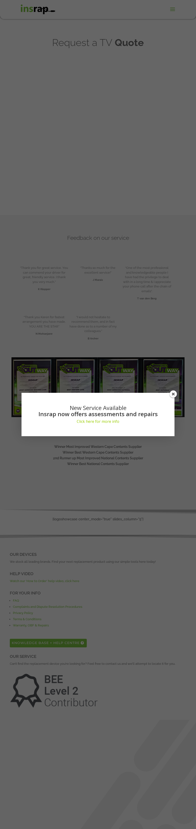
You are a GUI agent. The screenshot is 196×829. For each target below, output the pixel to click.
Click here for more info (98, 421)
